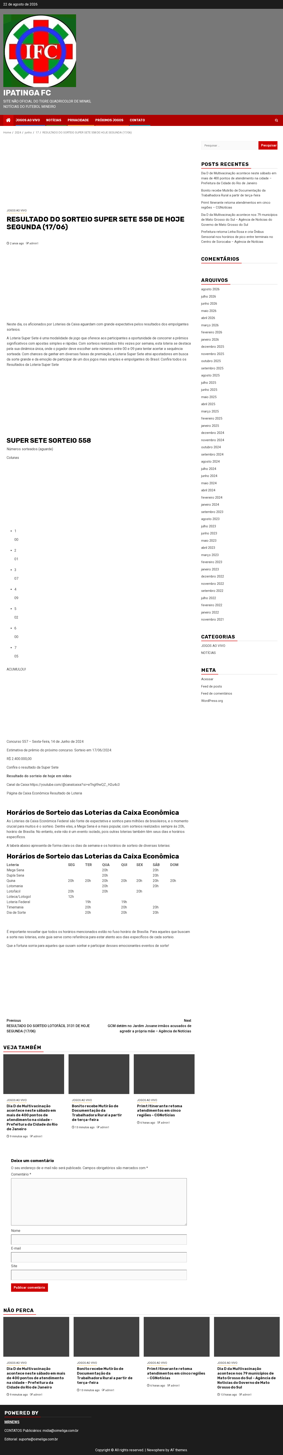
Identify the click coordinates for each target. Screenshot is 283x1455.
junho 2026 (209, 304)
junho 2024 (209, 476)
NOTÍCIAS (53, 120)
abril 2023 (208, 548)
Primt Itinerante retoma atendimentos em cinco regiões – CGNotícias (159, 1110)
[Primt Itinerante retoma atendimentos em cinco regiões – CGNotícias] (164, 1074)
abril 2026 (208, 318)
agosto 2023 (210, 519)
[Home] (8, 121)
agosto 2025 (210, 375)
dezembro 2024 (212, 433)
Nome (15, 1231)
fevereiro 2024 (211, 498)
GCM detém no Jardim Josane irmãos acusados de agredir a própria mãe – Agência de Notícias (149, 1025)
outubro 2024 (211, 447)
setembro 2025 (212, 368)
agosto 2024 (210, 461)
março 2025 (210, 411)
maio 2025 (208, 397)
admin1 (34, 243)
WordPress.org (212, 701)
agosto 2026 (210, 289)
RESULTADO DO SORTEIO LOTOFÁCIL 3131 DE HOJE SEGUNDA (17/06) (48, 1025)
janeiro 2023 (210, 569)
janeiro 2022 (210, 612)
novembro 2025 (212, 354)
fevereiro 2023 (211, 562)
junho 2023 (209, 533)
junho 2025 (209, 390)
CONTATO (137, 120)
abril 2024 (208, 490)
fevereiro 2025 (211, 418)
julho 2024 (208, 469)
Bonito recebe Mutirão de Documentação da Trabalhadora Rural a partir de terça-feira (97, 1113)
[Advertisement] (99, 172)
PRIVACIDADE (78, 120)
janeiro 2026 (210, 340)
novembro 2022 (212, 584)
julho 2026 (208, 296)
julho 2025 (208, 383)
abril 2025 (208, 404)
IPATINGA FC (27, 92)
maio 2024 (208, 483)
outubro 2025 (211, 361)
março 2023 (210, 555)
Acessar (207, 679)
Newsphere (156, 1450)
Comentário (21, 1174)
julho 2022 (208, 598)
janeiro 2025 (210, 426)
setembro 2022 (212, 591)
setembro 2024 (212, 454)
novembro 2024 (212, 440)
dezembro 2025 (212, 347)
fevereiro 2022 (211, 605)
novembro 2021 (212, 619)
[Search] (276, 120)
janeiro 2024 (210, 505)
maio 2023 (208, 541)
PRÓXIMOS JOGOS (109, 120)
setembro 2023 (212, 512)
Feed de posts (211, 686)
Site (14, 1266)
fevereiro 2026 (211, 332)
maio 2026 (208, 311)
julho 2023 (208, 526)
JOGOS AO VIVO (28, 120)
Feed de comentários (216, 693)
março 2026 (210, 325)
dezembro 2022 (212, 576)
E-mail (16, 1248)
